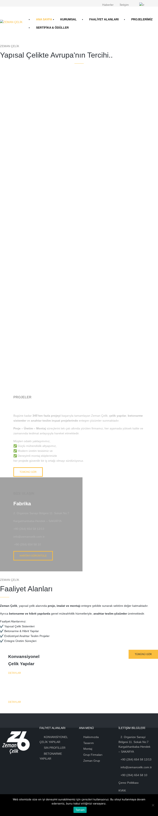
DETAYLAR (14, 673)
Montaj (87, 748)
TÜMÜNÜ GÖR (28, 472)
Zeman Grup (91, 760)
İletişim (124, 4)
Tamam (80, 809)
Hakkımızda (91, 737)
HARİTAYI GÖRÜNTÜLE (33, 555)
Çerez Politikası (128, 782)
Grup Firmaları (92, 754)
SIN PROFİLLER (54, 747)
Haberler (108, 4)
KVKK (122, 790)
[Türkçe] (144, 5)
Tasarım (88, 743)
